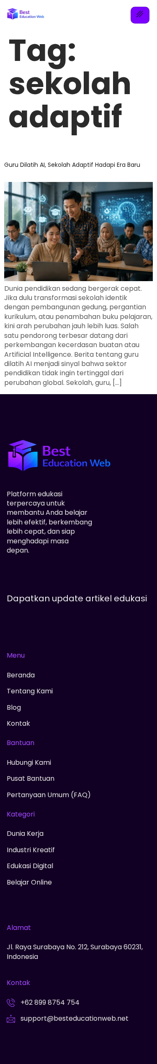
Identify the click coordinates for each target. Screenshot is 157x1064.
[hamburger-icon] (140, 15)
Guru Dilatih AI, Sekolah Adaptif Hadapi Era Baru (72, 165)
